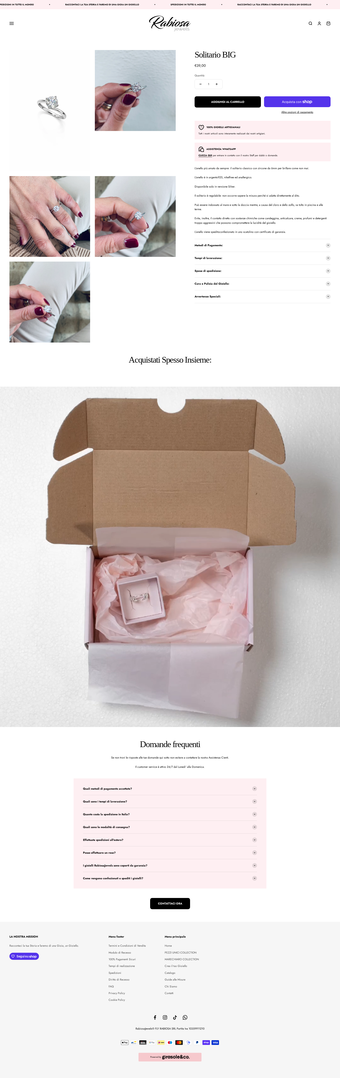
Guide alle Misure (175, 979)
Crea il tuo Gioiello (176, 966)
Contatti (169, 993)
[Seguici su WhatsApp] (185, 1017)
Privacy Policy (117, 993)
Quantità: (200, 75)
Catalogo (170, 973)
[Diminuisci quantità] (200, 84)
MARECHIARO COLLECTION (182, 959)
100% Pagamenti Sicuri (122, 959)
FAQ (111, 986)
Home (168, 946)
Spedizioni (115, 973)
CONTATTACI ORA (170, 903)
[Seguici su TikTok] (175, 1017)
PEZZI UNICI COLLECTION (181, 953)
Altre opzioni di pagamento (297, 112)
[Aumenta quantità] (216, 84)
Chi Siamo (171, 986)
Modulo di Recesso (120, 953)
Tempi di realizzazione (122, 966)
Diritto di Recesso (119, 979)
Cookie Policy (117, 1000)
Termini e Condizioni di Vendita (127, 946)
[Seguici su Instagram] (165, 1017)
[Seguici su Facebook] (155, 1017)
